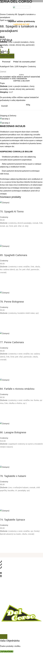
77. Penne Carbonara (12, 342)
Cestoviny (10, 14)
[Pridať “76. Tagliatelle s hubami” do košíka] (3, 500)
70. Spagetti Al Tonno (12, 211)
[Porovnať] (3, 207)
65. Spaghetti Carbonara (13, 255)
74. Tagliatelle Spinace (12, 519)
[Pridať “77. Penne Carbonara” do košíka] (3, 370)
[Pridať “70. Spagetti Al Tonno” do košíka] (3, 236)
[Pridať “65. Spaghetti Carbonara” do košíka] (3, 282)
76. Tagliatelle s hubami (13, 476)
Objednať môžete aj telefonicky (21, 21)
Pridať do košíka (7, 56)
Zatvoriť (3, 636)
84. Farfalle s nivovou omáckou (17, 388)
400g (28, 105)
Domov (3, 14)
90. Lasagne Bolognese (13, 432)
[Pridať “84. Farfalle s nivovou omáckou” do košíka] (3, 413)
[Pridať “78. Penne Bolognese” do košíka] (3, 323)
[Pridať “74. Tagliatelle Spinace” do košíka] (3, 544)
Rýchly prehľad (3, 242)
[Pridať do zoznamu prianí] (3, 230)
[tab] (21, 75)
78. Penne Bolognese (12, 301)
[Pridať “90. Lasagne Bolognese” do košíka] (3, 457)
